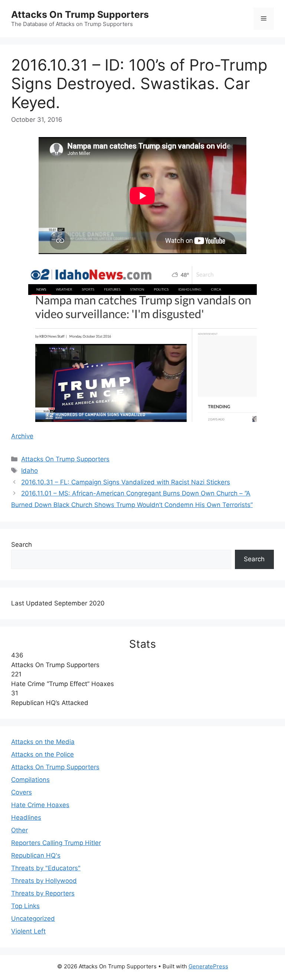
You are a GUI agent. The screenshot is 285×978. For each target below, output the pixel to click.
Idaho (29, 470)
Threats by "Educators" (46, 868)
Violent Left (28, 931)
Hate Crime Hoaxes (40, 805)
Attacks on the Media (43, 741)
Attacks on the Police (42, 754)
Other (19, 830)
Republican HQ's (35, 855)
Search (21, 544)
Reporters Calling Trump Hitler (56, 843)
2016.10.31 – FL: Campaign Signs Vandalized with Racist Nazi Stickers (125, 482)
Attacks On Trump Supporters (80, 14)
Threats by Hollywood (44, 880)
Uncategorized (33, 918)
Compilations (30, 779)
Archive (22, 436)
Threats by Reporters (43, 893)
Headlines (26, 817)
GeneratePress (208, 966)
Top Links (25, 906)
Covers (21, 792)
